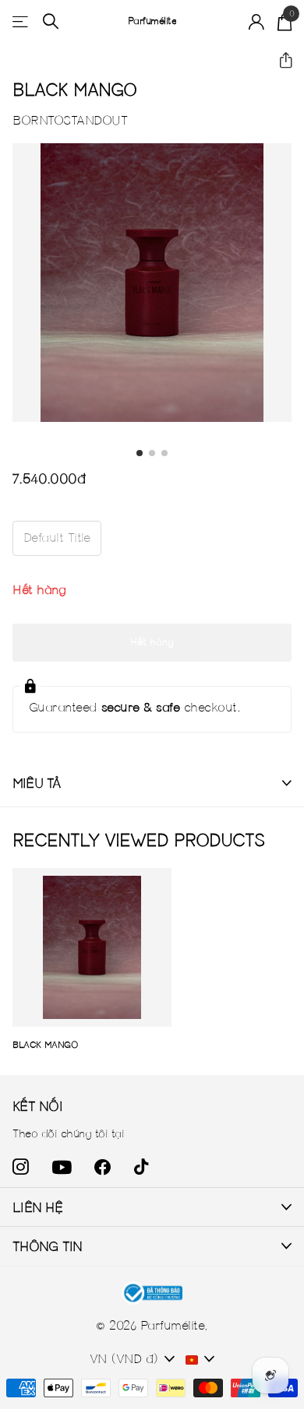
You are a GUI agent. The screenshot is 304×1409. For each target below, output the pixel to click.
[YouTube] (62, 1167)
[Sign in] (257, 21)
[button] (279, 61)
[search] (50, 21)
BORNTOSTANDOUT (69, 120)
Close (152, 1207)
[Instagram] (20, 1167)
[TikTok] (141, 1167)
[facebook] (102, 1167)
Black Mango (45, 1044)
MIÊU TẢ (36, 782)
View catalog (21, 21)
